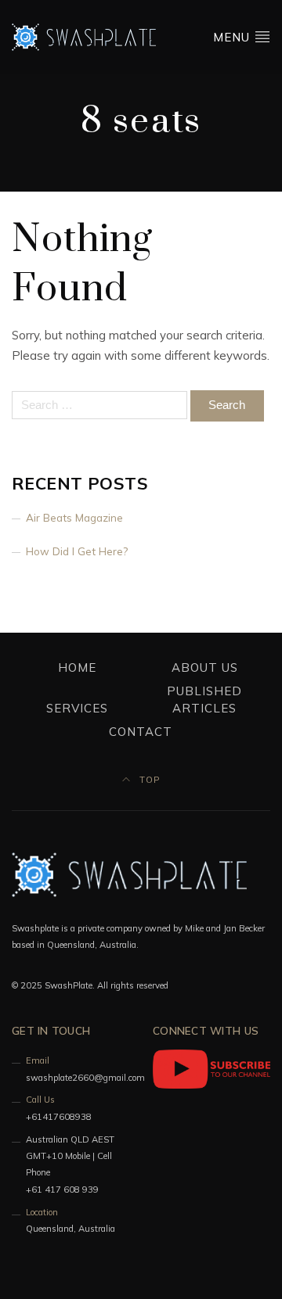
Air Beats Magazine (74, 517)
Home (77, 667)
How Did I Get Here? (77, 551)
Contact (140, 731)
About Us (205, 667)
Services (77, 708)
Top (148, 779)
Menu (233, 37)
